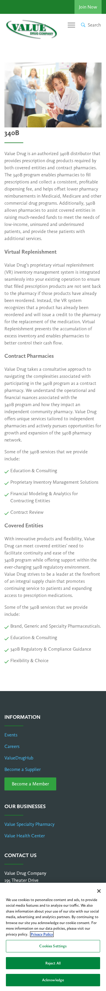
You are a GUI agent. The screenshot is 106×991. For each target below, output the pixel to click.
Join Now (88, 7)
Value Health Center (24, 836)
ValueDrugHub (18, 758)
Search (94, 25)
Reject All (53, 963)
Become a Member (30, 784)
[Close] (98, 891)
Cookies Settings (53, 946)
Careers (11, 746)
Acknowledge (53, 980)
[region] (53, 937)
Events (10, 735)
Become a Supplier (22, 769)
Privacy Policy (42, 934)
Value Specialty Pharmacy (29, 824)
